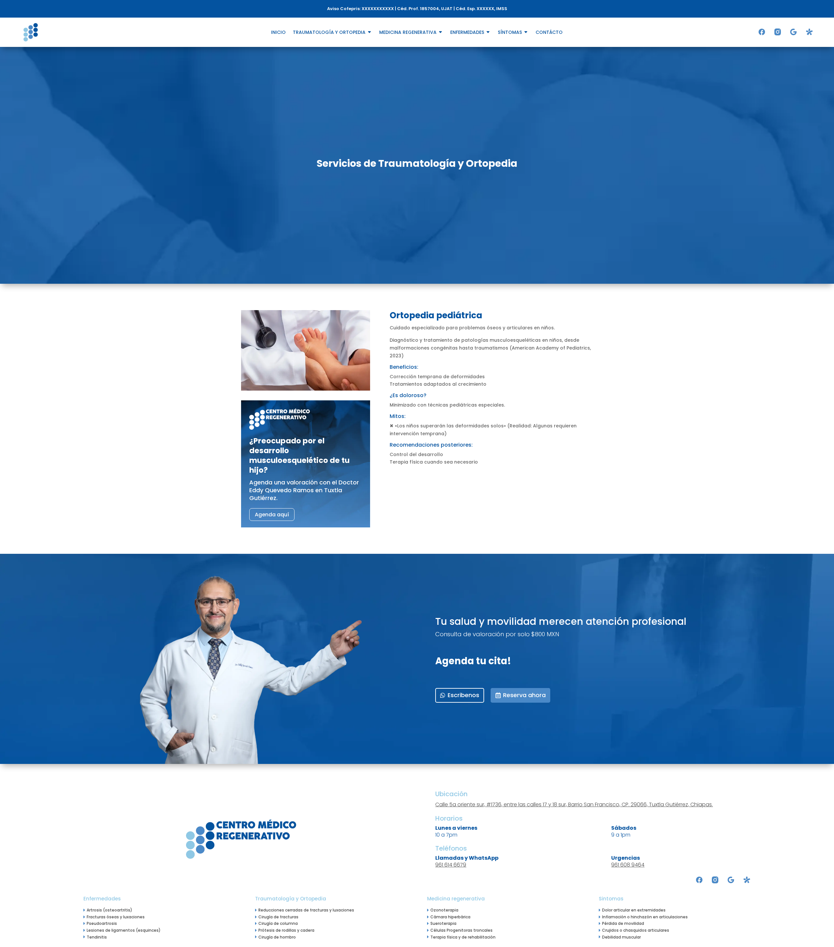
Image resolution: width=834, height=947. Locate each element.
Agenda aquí (272, 514)
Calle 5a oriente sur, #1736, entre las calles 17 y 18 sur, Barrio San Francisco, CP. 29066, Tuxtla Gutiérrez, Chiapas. (574, 804)
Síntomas (510, 33)
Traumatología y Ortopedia (329, 33)
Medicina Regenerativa (408, 33)
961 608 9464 (627, 864)
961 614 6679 (450, 864)
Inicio (278, 33)
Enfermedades (467, 33)
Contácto (549, 33)
